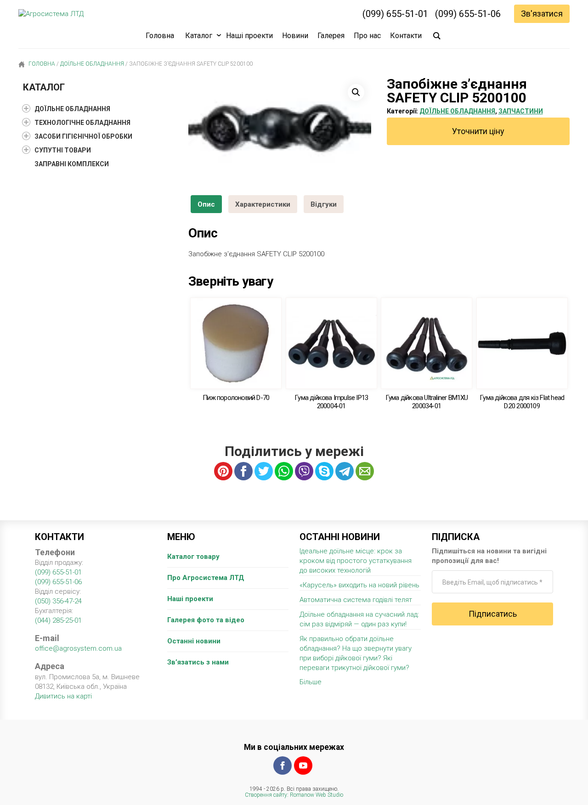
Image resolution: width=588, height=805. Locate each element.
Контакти (406, 35)
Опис (206, 204)
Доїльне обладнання (92, 64)
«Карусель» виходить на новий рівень (359, 585)
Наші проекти (249, 35)
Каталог (198, 35)
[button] (356, 92)
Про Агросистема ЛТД (205, 578)
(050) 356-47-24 (58, 601)
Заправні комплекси (71, 164)
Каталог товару (193, 556)
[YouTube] (303, 765)
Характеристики (262, 204)
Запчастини (520, 111)
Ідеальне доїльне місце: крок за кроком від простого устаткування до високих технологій (356, 560)
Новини (295, 35)
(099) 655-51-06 (468, 13)
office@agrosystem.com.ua (78, 648)
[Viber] (304, 471)
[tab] (206, 204)
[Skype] (324, 471)
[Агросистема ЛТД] (51, 14)
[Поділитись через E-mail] (365, 471)
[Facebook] (282, 765)
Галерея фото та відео (205, 620)
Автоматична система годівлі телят (356, 600)
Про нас (367, 35)
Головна (160, 35)
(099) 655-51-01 (395, 13)
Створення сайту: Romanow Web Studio (294, 795)
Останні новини (193, 641)
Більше (311, 682)
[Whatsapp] (284, 471)
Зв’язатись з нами (198, 662)
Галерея (331, 35)
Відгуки (324, 204)
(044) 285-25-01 (58, 620)
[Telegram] (344, 471)
